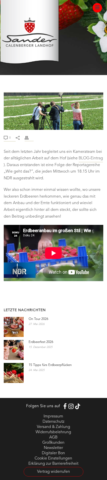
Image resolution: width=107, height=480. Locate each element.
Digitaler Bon (53, 453)
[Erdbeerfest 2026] (14, 350)
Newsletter (53, 448)
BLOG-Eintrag (91, 158)
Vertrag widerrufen (53, 472)
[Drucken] (29, 138)
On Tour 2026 (38, 319)
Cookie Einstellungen (53, 458)
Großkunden (53, 443)
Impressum (53, 416)
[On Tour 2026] (14, 327)
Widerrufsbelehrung (53, 432)
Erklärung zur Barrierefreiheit (53, 464)
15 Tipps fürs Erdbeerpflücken (50, 365)
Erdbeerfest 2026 (41, 342)
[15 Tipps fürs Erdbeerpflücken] (14, 373)
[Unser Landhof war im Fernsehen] (53, 89)
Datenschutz (53, 422)
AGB (53, 437)
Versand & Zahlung (53, 427)
